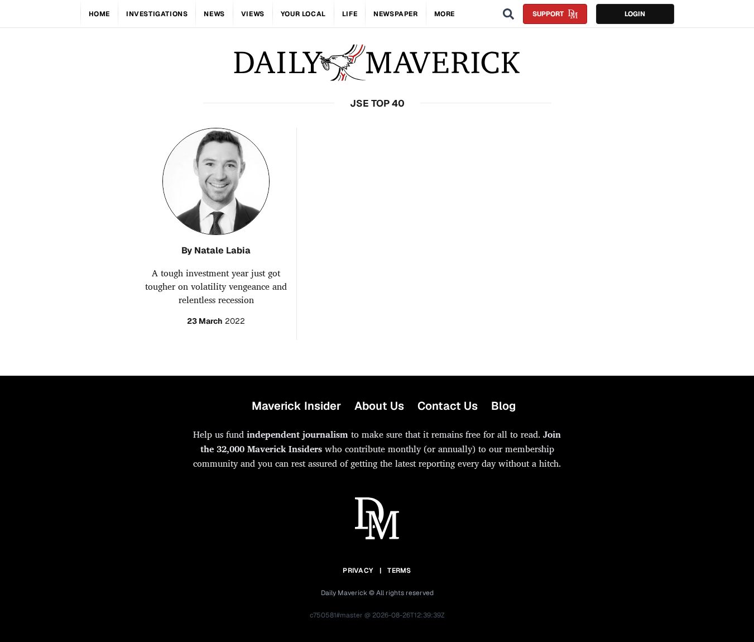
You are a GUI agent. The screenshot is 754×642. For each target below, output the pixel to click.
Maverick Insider (296, 406)
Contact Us (447, 406)
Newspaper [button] (395, 13)
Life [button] (349, 13)
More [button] (444, 13)
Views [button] (253, 13)
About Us (379, 406)
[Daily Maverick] (377, 63)
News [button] (214, 13)
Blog (503, 406)
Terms (399, 570)
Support (548, 13)
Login (635, 13)
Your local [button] (303, 13)
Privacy (358, 570)
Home (99, 13)
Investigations (157, 13)
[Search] (508, 14)
